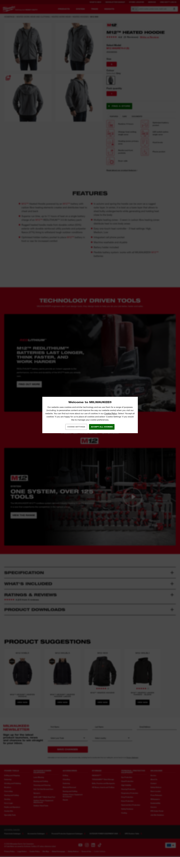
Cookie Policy (110, 413)
